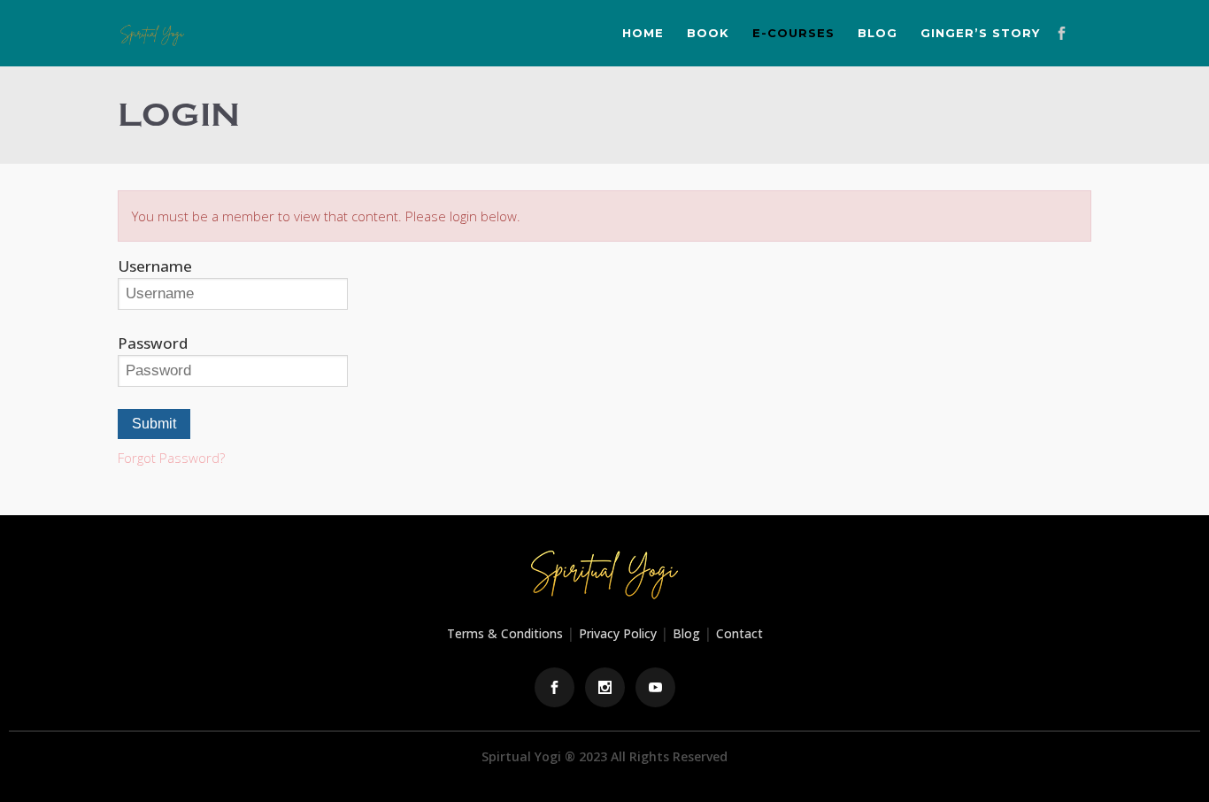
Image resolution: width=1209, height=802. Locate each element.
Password (153, 343)
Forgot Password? (171, 458)
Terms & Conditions (505, 633)
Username (155, 266)
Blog (686, 633)
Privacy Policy (618, 633)
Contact (739, 633)
